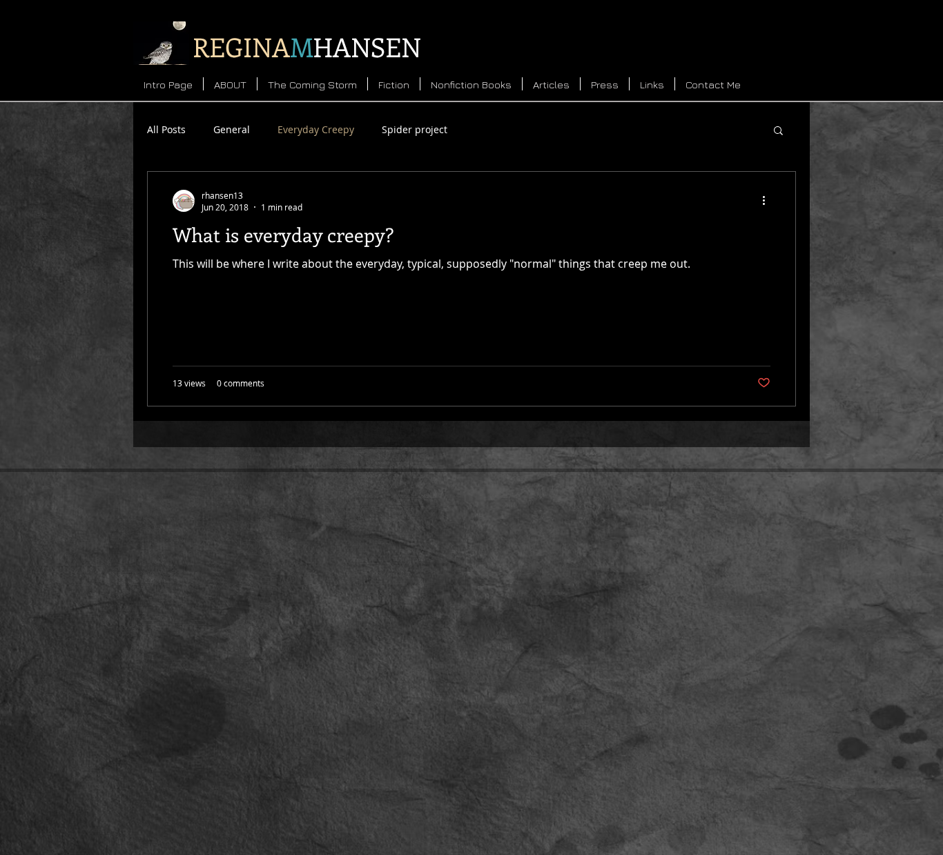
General (231, 129)
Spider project (414, 129)
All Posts (166, 129)
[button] (778, 131)
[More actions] (768, 201)
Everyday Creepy (316, 129)
